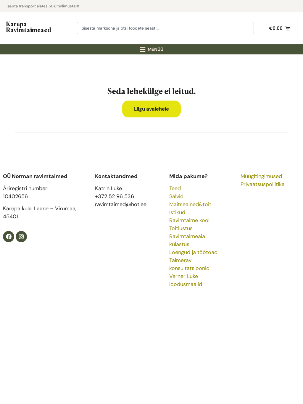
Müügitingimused (261, 176)
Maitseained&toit (190, 204)
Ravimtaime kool (189, 220)
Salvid (176, 196)
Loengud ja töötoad (193, 252)
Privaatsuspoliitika (263, 184)
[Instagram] (21, 236)
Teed (175, 188)
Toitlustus (181, 228)
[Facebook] (8, 236)
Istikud (177, 212)
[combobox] (165, 28)
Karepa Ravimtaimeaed (28, 26)
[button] (151, 49)
